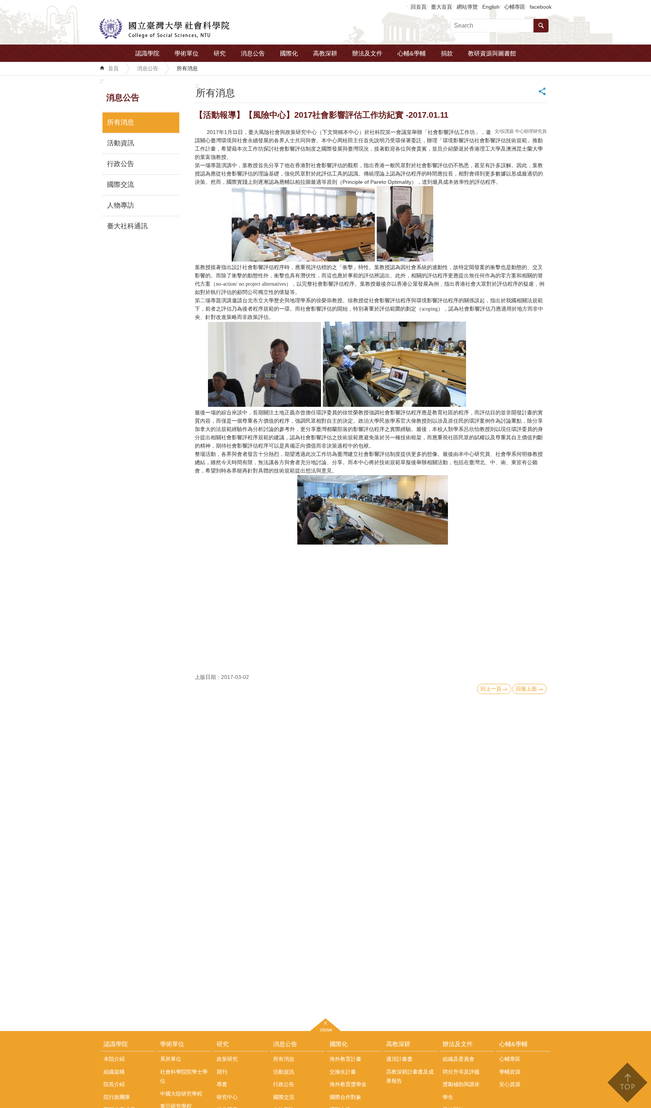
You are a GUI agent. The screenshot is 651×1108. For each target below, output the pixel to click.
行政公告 (120, 164)
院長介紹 (114, 1084)
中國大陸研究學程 (181, 1094)
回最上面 (526, 689)
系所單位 (170, 1059)
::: (101, 81)
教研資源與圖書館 (492, 53)
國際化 (289, 53)
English (491, 7)
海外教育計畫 (345, 1059)
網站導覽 (467, 7)
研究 (220, 53)
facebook (541, 7)
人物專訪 (120, 205)
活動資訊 (120, 143)
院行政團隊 (117, 1097)
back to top (627, 1082)
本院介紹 (114, 1059)
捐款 (447, 53)
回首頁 (418, 7)
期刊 (222, 1072)
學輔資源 (509, 1072)
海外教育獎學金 (348, 1084)
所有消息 (187, 68)
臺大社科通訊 (127, 226)
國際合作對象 (345, 1097)
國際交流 (120, 184)
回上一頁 (490, 689)
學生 (448, 1097)
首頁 (113, 68)
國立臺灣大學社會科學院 (164, 28)
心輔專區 (514, 7)
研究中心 (227, 1097)
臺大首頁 (441, 7)
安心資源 (509, 1084)
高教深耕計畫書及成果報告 (410, 1076)
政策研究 (227, 1059)
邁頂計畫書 (399, 1059)
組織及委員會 (458, 1059)
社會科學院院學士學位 (184, 1076)
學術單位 (186, 53)
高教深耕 (325, 53)
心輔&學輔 (411, 53)
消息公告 (253, 53)
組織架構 (114, 1072)
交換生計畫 (343, 1072)
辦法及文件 (367, 53)
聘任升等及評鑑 (461, 1072)
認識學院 (147, 53)
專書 (222, 1084)
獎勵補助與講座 (461, 1084)
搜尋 (541, 25)
